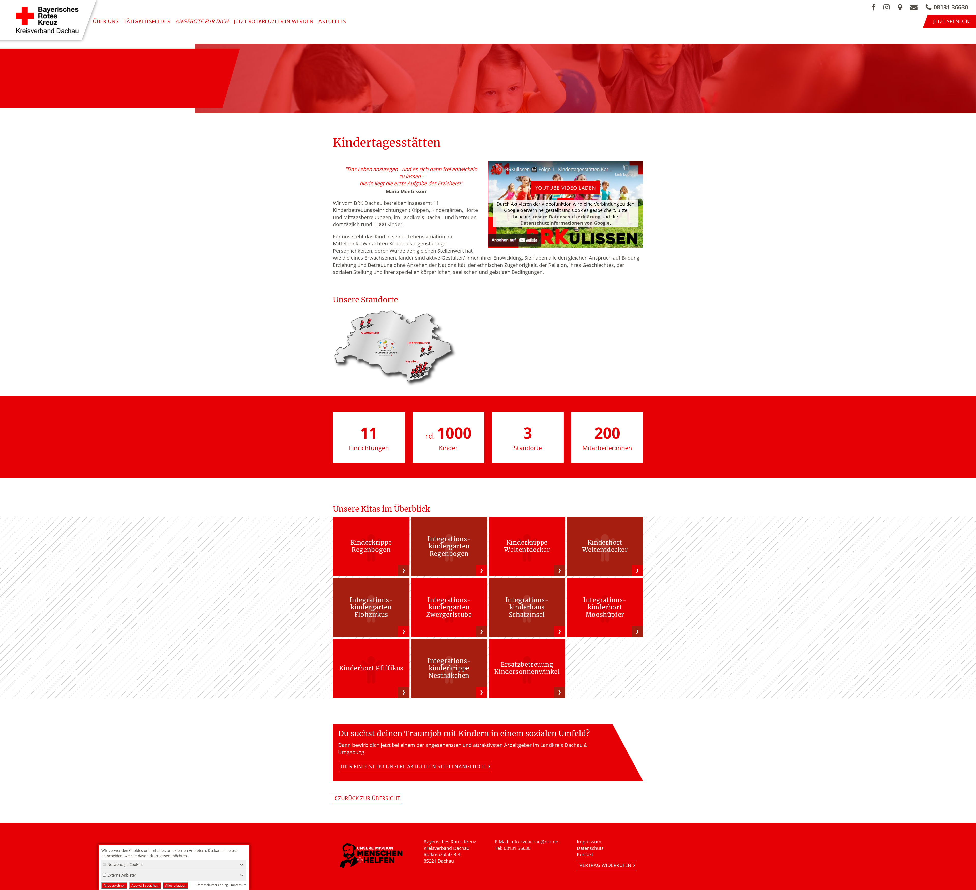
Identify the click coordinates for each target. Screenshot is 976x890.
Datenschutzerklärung (212, 885)
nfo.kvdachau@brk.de (535, 842)
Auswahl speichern (145, 885)
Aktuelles (332, 21)
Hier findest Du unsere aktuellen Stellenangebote (413, 766)
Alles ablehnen (114, 885)
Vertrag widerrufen (606, 865)
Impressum (589, 842)
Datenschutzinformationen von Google (565, 223)
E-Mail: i (503, 842)
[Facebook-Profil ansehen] (873, 7)
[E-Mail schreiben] (914, 7)
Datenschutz (590, 848)
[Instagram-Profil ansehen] (886, 7)
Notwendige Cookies (125, 864)
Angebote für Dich (202, 21)
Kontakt (585, 854)
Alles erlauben (175, 885)
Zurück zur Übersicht (369, 798)
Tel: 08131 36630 (512, 848)
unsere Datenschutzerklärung (565, 216)
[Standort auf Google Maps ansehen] (900, 7)
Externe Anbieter (121, 875)
